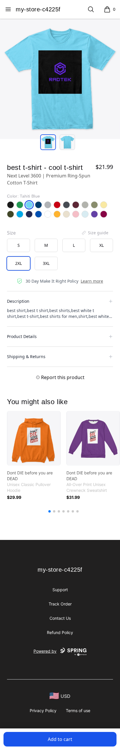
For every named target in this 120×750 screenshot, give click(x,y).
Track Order (60, 603)
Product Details (22, 336)
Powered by (45, 651)
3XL (46, 263)
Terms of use (78, 710)
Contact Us (60, 618)
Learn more (92, 281)
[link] (33, 438)
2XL (18, 263)
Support (60, 589)
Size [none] (11, 233)
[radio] (18, 245)
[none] (94, 233)
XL (101, 245)
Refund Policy (60, 632)
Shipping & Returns (26, 356)
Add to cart (60, 739)
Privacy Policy (43, 710)
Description (18, 301)
